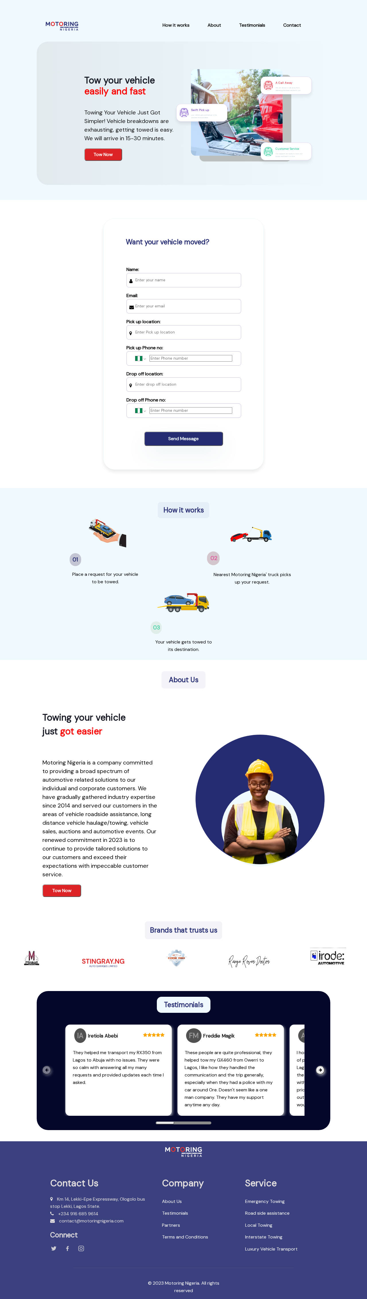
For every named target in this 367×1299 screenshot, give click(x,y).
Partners (171, 1225)
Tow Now (103, 154)
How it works (176, 25)
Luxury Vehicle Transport (271, 1249)
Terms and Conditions (185, 1237)
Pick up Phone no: (144, 348)
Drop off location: (144, 374)
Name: (132, 269)
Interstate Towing (263, 1237)
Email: (132, 295)
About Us (172, 1201)
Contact (292, 25)
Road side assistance (267, 1213)
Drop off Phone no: (146, 400)
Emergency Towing (265, 1201)
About (214, 25)
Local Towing (258, 1225)
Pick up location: (143, 322)
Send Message (183, 439)
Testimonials (252, 25)
